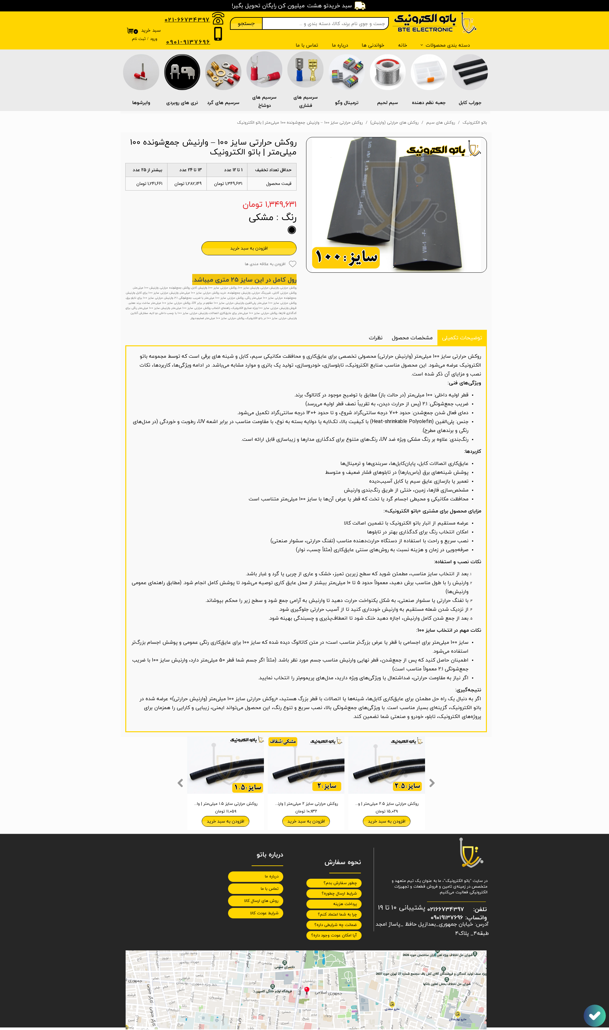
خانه (402, 45)
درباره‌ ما (340, 45)
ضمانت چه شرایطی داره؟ (335, 925)
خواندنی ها (373, 45)
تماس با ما (307, 45)
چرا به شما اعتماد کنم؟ (337, 914)
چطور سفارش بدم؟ (340, 883)
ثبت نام (139, 39)
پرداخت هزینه (345, 904)
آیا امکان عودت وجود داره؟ (334, 935)
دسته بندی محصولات (448, 45)
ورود (153, 39)
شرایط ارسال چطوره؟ (339, 893)
